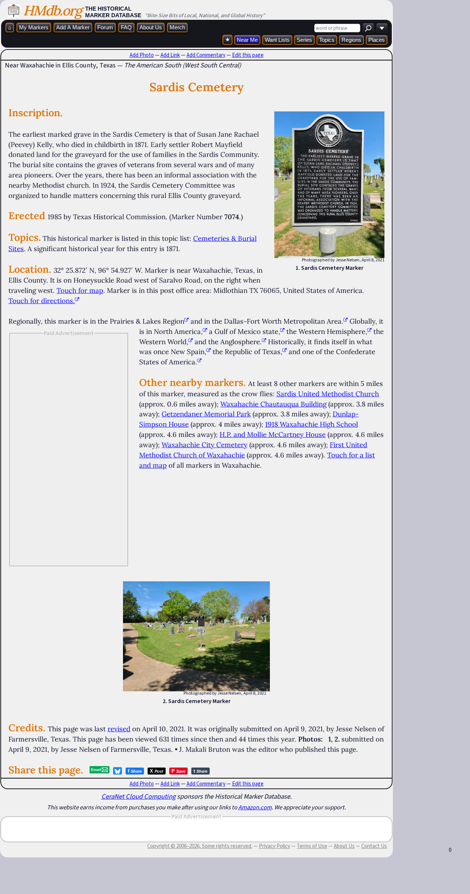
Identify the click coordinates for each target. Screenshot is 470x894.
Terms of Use (312, 846)
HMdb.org (52, 10)
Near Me (247, 40)
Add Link (170, 55)
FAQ (126, 27)
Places (376, 40)
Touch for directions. (41, 300)
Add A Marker (73, 27)
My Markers (33, 27)
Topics (327, 40)
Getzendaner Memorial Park (206, 413)
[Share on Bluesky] (117, 771)
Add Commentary (206, 55)
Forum (105, 27)
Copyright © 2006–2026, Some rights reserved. (199, 846)
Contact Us (374, 846)
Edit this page (248, 55)
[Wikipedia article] (186, 321)
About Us (151, 27)
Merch (177, 27)
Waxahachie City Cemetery (204, 444)
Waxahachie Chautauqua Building (273, 404)
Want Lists (277, 40)
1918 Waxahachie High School (311, 424)
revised (119, 728)
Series (304, 40)
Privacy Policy (274, 846)
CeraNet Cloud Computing (138, 796)
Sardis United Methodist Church (327, 393)
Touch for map (80, 290)
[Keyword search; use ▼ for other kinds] (368, 28)
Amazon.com (255, 807)
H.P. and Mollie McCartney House (273, 434)
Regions (351, 40)
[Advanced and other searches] (381, 28)
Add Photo (142, 55)
